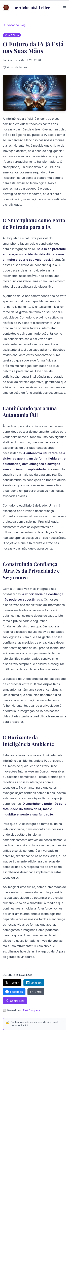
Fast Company (31, 1010)
